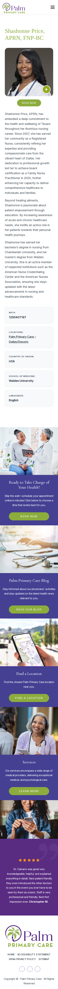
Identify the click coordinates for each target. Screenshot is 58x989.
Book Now (29, 103)
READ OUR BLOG (29, 609)
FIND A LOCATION (29, 698)
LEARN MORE (29, 791)
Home (11, 954)
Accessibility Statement (33, 954)
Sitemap (44, 959)
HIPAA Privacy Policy (22, 959)
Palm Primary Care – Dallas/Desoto (22, 339)
